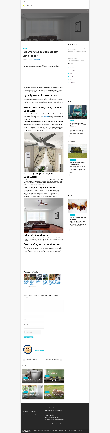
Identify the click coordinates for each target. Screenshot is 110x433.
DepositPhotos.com (78, 430)
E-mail (25, 319)
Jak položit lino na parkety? (31, 380)
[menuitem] (24, 11)
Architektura (72, 67)
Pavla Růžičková (26, 381)
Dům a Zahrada (72, 70)
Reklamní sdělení (31, 286)
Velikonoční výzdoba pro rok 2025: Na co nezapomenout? (54, 395)
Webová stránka (27, 324)
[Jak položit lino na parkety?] (32, 376)
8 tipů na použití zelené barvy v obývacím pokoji (54, 379)
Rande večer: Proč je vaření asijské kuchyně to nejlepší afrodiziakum (33, 282)
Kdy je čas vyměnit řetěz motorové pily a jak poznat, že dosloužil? (26, 282)
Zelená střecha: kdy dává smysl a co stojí (76, 60)
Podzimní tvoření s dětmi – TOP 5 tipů (77, 218)
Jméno (25, 313)
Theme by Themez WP (26, 431)
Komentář (26, 297)
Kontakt (24, 1)
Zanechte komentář (37, 59)
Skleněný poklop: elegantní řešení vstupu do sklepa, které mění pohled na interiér (52, 282)
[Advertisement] (67, 5)
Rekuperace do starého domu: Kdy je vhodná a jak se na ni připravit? (58, 282)
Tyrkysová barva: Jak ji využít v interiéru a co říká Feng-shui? (77, 125)
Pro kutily (71, 76)
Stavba (71, 79)
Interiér (25, 48)
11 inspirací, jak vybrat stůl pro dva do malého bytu (31, 395)
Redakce (25, 59)
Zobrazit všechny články (39, 350)
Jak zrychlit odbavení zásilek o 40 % (39, 281)
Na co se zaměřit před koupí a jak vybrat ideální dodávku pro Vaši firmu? (45, 282)
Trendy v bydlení (72, 82)
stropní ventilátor (45, 116)
